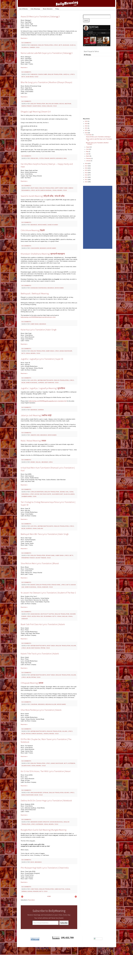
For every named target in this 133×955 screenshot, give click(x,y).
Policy (57, 9)
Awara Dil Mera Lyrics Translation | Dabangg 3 (40, 16)
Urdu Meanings (35, 9)
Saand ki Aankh (52, 224)
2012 (86, 177)
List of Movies (23, 9)
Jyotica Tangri (44, 158)
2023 (86, 123)
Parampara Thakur (28, 557)
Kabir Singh (34, 324)
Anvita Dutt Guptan (47, 614)
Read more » (24, 38)
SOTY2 (54, 616)
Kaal (67, 491)
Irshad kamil (50, 555)
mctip (38, 190)
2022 (86, 126)
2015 (86, 170)
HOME (49, 896)
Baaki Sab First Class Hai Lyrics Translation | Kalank (43, 624)
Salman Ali (25, 47)
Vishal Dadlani (47, 106)
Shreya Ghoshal (46, 190)
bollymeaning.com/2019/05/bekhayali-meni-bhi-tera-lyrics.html (38, 317)
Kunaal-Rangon (33, 891)
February (88, 158)
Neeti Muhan (35, 648)
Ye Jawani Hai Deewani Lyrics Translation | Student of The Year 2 (48, 592)
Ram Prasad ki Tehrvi (91, 51)
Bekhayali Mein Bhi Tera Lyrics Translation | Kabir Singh (45, 534)
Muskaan (66, 45)
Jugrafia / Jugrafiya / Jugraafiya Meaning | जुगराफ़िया (43, 388)
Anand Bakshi (35, 614)
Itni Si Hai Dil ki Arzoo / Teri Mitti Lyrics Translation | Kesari (46, 771)
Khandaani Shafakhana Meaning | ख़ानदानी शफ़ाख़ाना (43, 253)
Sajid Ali (73, 45)
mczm (23, 382)
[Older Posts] (75, 897)
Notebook (71, 763)
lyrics (56, 45)
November (89, 134)
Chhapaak (33, 704)
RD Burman (48, 616)
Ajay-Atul (33, 380)
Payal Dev (40, 616)
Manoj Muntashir (66, 351)
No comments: (26, 42)
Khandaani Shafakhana (38, 288)
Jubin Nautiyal (60, 889)
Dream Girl (34, 158)
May (87, 151)
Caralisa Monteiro (37, 491)
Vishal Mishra (57, 190)
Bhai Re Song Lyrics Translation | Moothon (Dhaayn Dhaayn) (46, 82)
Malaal (38, 462)
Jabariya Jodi (35, 435)
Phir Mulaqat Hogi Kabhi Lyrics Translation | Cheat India (45, 867)
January (88, 160)
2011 (86, 179)
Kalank (73, 645)
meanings (59, 158)
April (87, 154)
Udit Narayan (49, 382)
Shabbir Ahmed (27, 496)
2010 (86, 181)
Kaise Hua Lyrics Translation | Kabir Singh (38, 329)
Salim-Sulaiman (69, 494)
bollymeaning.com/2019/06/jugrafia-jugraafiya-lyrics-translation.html (48, 401)
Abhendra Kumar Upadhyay (39, 822)
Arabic (32, 462)
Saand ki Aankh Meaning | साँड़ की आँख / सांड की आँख (42, 196)
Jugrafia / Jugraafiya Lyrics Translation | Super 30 (42, 359)
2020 (86, 130)
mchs (32, 862)
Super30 (41, 382)
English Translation (45, 45)
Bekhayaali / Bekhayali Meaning (35, 293)
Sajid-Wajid (30, 76)
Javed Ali (66, 74)
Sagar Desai (37, 106)
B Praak (45, 792)
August (88, 147)
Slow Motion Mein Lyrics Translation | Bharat (40, 563)
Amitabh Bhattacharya (45, 380)
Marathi (52, 158)
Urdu (51, 462)
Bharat (32, 584)
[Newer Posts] (22, 897)
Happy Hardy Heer (61, 188)
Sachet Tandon (40, 557)
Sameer (32, 47)
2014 (86, 172)
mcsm (37, 494)
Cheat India (34, 889)
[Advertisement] (97, 85)
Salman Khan (26, 765)
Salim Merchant (57, 494)
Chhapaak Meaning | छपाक (32, 683)
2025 (86, 121)
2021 (86, 128)
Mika (65, 158)
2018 (86, 163)
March (88, 156)
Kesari (66, 792)
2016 (86, 168)
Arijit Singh (34, 188)
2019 (86, 132)
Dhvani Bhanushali (56, 822)
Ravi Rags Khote (45, 494)
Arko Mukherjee (36, 792)
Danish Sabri (42, 74)
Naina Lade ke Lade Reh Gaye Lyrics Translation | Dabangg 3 (46, 53)
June (87, 149)
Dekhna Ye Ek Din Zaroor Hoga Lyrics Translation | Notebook (46, 800)
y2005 (34, 496)
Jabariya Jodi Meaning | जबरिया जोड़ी (36, 415)
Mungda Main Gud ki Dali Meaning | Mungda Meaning (43, 829)
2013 (86, 175)
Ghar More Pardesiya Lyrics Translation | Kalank (41, 710)
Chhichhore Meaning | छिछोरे (33, 230)
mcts (60, 45)
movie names (42, 224)
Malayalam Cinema (52, 103)
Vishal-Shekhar (42, 587)
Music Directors (47, 9)
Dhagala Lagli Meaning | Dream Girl (36, 111)
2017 (86, 166)
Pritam (43, 648)
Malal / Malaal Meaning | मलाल (33, 440)
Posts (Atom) (31, 900)
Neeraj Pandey (27, 106)
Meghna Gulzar (50, 704)
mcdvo (61, 103)
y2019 (37, 47)
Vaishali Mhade (49, 733)
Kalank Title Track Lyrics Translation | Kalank (40, 653)
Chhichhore (34, 248)
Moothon (68, 103)
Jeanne (62, 491)
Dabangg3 (33, 45)
